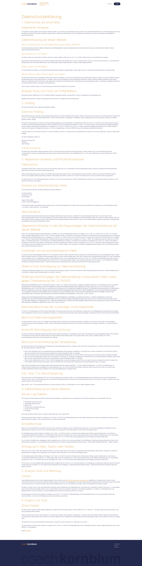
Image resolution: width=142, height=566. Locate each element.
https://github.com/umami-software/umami (77, 480)
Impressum (116, 545)
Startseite (109, 3)
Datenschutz (116, 547)
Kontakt (117, 3)
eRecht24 (28, 530)
